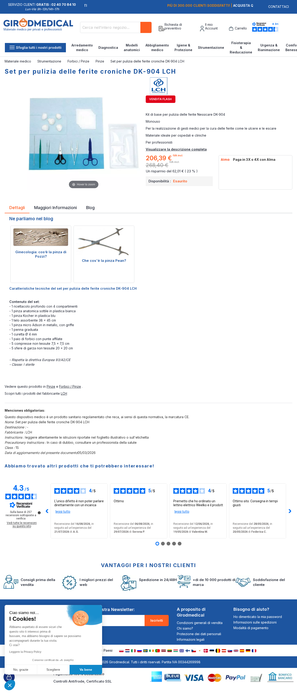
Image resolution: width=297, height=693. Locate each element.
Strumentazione (211, 47)
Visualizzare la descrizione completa (176, 149)
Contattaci (278, 7)
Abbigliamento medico (157, 47)
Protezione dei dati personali (199, 634)
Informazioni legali (190, 639)
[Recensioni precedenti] (47, 511)
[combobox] (116, 27)
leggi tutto (62, 511)
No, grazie (20, 669)
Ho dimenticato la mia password (257, 617)
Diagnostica (108, 47)
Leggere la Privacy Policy (25, 652)
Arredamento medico (82, 47)
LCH (64, 393)
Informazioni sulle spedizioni (255, 622)
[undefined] (39, 513)
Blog (90, 207)
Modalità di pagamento (250, 628)
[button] (9, 685)
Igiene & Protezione (183, 47)
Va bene (86, 669)
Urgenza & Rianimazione (269, 47)
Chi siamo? (185, 628)
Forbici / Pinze (79, 61)
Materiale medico (18, 61)
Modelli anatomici (132, 47)
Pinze (100, 61)
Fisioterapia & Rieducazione (241, 47)
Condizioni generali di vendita (200, 623)
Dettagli (17, 207)
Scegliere (53, 669)
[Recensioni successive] (290, 511)
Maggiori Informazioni (55, 207)
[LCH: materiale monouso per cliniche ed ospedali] (219, 86)
